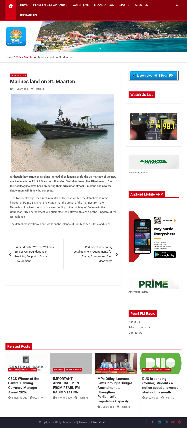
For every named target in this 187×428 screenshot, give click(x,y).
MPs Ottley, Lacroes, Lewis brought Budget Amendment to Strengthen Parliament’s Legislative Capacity (115, 390)
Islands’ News (104, 5)
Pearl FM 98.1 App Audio (50, 5)
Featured (14, 369)
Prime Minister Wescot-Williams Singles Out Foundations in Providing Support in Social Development (34, 254)
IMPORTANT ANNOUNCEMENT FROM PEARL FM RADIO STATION (67, 385)
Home (24, 5)
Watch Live (81, 5)
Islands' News (18, 75)
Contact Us (28, 15)
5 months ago (19, 397)
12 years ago (20, 88)
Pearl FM (39, 88)
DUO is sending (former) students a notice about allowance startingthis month (160, 385)
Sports (124, 5)
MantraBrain (98, 422)
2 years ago (107, 406)
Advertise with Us (139, 327)
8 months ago (64, 397)
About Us (141, 5)
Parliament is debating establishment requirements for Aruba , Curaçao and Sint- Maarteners (93, 254)
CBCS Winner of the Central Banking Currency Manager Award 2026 (23, 385)
